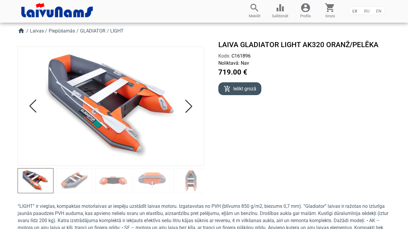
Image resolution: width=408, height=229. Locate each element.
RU (366, 11)
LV (354, 11)
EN (378, 11)
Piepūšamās (62, 31)
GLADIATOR (92, 31)
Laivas (37, 31)
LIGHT (117, 31)
